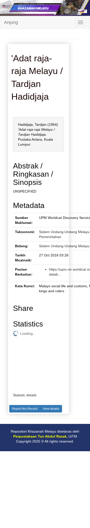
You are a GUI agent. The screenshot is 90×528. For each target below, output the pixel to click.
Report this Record (25, 408)
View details (51, 408)
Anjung (11, 22)
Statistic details (24, 395)
